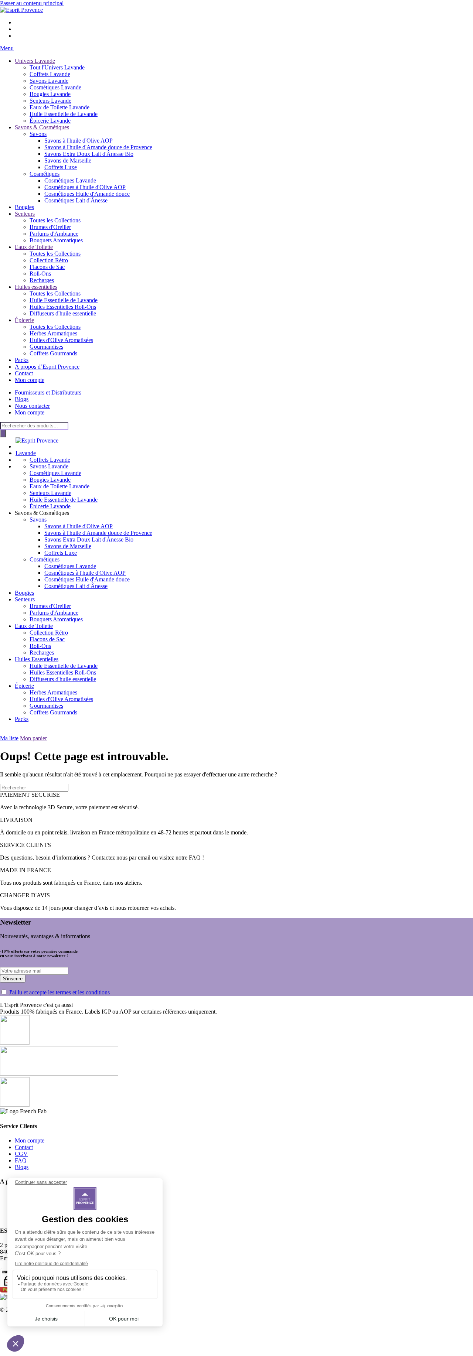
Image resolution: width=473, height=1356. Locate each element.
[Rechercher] (3, 433)
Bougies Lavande (50, 94)
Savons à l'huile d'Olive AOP (78, 140)
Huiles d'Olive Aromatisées (61, 340)
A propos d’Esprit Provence (47, 366)
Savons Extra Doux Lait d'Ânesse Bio (88, 154)
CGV (21, 1154)
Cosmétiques (44, 174)
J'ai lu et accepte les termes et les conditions (59, 992)
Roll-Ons (40, 273)
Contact (24, 373)
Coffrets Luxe (60, 167)
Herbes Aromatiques (53, 333)
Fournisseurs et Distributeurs (48, 392)
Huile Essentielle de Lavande (64, 114)
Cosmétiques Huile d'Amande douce (87, 194)
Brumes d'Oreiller (50, 227)
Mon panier (33, 738)
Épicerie (24, 320)
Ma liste (9, 738)
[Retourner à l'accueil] (21, 10)
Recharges (42, 280)
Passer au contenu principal (32, 3)
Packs (21, 360)
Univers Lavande (35, 61)
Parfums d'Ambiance (54, 233)
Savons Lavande (49, 81)
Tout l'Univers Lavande (57, 67)
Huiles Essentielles (36, 659)
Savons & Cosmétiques (42, 127)
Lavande (26, 453)
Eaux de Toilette (34, 247)
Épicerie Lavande (50, 120)
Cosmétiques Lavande (55, 87)
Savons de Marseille (67, 160)
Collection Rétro (49, 260)
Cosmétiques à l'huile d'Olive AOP (85, 187)
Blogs (21, 399)
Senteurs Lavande (50, 101)
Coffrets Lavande (50, 74)
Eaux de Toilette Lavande (59, 107)
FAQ (21, 1160)
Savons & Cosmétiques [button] (42, 513)
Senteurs (25, 214)
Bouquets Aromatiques (56, 240)
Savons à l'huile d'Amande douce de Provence (98, 147)
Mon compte (29, 380)
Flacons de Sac (47, 267)
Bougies (24, 207)
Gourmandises (46, 347)
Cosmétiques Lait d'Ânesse (76, 200)
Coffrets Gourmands (53, 353)
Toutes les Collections (55, 220)
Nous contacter (32, 406)
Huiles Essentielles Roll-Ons (63, 307)
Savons (38, 134)
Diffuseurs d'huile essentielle (63, 313)
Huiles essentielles (36, 287)
